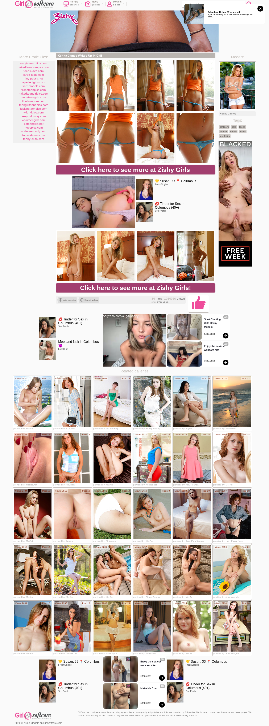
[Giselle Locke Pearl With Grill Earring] (152, 626)
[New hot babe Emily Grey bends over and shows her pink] (72, 514)
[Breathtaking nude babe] (152, 570)
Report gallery (91, 300)
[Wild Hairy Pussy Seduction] (232, 514)
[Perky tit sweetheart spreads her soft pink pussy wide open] (32, 457)
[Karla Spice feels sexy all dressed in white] (112, 626)
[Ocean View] (192, 401)
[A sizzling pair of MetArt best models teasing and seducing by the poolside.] (112, 570)
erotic (243, 131)
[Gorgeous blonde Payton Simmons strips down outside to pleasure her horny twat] (152, 457)
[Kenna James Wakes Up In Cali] (76, 85)
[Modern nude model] (232, 570)
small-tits (225, 136)
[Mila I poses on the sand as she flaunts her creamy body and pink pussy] (152, 514)
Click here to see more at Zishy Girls (135, 169)
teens (242, 127)
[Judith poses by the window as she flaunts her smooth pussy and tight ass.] (32, 626)
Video (96, 3)
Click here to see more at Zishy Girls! (135, 287)
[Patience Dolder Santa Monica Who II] (232, 401)
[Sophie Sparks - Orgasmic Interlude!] (192, 457)
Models (117, 3)
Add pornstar (69, 300)
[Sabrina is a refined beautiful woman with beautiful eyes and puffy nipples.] (32, 514)
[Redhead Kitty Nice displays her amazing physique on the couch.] (112, 457)
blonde (223, 131)
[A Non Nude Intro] (72, 401)
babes (233, 131)
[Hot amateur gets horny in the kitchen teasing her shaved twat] (72, 626)
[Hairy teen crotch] (152, 401)
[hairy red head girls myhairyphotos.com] (72, 457)
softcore (224, 127)
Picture (74, 3)
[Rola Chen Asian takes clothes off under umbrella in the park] (112, 514)
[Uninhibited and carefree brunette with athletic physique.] (192, 570)
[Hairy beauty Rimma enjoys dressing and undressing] (112, 401)
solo (234, 127)
